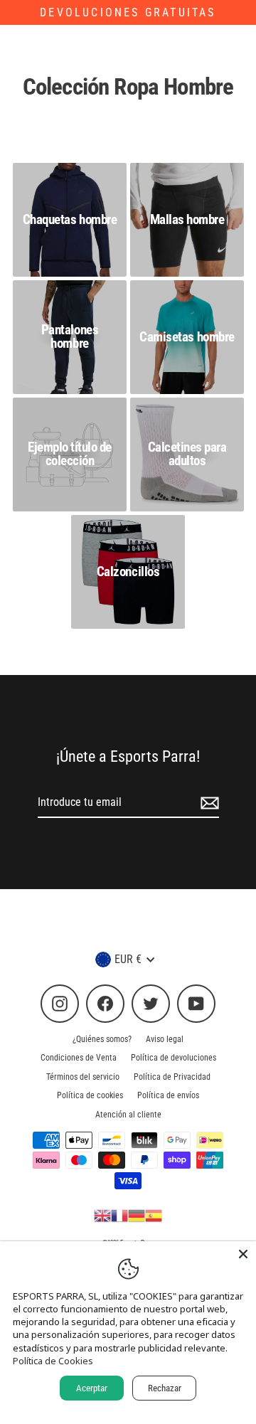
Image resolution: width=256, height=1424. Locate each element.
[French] (119, 1215)
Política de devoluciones (173, 1058)
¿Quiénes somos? (102, 1039)
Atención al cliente (128, 1115)
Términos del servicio (82, 1077)
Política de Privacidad (172, 1077)
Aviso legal (164, 1039)
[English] (102, 1215)
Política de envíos (168, 1095)
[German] (136, 1215)
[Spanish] (153, 1215)
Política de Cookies (53, 1360)
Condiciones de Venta (79, 1058)
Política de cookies (90, 1095)
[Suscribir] (207, 803)
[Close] (243, 1254)
